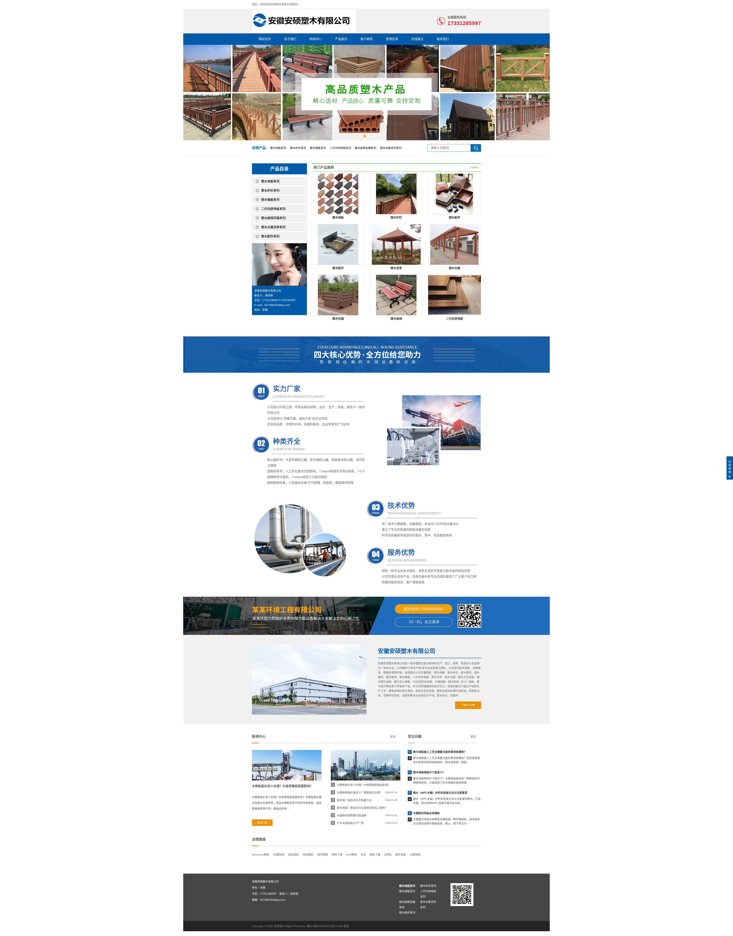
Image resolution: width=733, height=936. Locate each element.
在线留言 (417, 39)
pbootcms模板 (260, 854)
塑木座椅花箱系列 (365, 147)
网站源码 (293, 854)
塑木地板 (400, 854)
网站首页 (265, 39)
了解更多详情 (468, 705)
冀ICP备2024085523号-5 (322, 926)
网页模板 (322, 854)
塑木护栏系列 (298, 147)
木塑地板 (415, 854)
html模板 (351, 854)
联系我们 (443, 39)
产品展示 (341, 39)
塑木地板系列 (278, 147)
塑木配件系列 (270, 236)
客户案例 (366, 39)
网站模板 (308, 854)
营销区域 (392, 39)
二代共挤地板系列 (340, 147)
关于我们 (290, 39)
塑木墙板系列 (318, 147)
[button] (364, 136)
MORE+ (475, 167)
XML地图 (343, 926)
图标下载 (375, 854)
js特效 (388, 854)
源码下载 (337, 854)
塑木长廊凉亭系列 (390, 147)
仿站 (363, 854)
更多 (393, 736)
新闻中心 (315, 39)
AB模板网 (278, 854)
